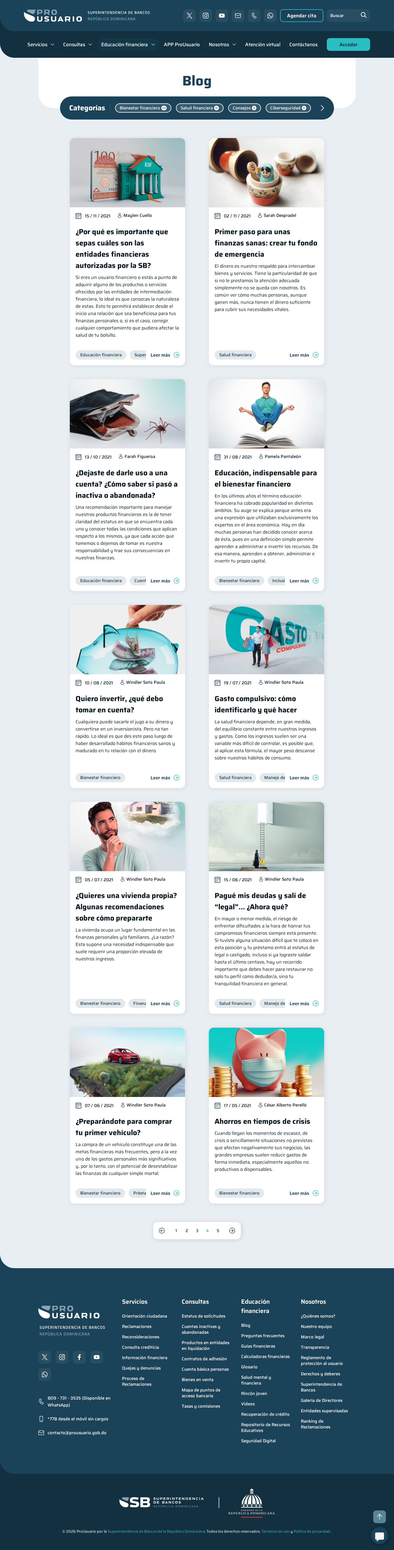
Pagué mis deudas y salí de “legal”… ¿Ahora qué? (260, 901)
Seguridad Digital (258, 1440)
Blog (245, 1325)
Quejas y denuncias (141, 1368)
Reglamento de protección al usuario (322, 1360)
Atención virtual (262, 44)
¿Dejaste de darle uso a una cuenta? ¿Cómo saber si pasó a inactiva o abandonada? (127, 484)
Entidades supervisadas (324, 1410)
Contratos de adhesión (204, 1358)
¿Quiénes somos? (318, 1316)
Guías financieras (258, 1346)
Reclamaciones (136, 1326)
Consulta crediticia (140, 1347)
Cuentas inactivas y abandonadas (202, 1329)
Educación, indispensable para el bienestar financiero (266, 478)
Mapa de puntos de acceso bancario (202, 1393)
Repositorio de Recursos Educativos (266, 1427)
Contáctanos (303, 44)
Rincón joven (254, 1393)
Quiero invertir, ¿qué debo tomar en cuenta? (119, 704)
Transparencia (315, 1347)
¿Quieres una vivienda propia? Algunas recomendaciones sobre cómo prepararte (126, 907)
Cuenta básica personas (205, 1369)
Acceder (347, 46)
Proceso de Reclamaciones (136, 1381)
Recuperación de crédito (265, 1414)
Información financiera (144, 1357)
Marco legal (312, 1336)
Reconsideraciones (140, 1336)
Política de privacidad (312, 1531)
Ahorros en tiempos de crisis (262, 1121)
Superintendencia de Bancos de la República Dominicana (156, 1531)
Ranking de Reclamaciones (315, 1424)
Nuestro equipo (316, 1326)
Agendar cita (301, 15)
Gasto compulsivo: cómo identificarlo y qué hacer (256, 704)
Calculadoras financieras (265, 1356)
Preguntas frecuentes (262, 1335)
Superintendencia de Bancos (322, 1387)
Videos (248, 1403)
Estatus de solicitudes (203, 1316)
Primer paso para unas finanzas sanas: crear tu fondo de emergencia (266, 243)
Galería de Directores (321, 1400)
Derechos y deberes (320, 1373)
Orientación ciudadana (144, 1316)
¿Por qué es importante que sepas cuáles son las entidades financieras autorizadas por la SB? (122, 248)
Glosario (249, 1366)
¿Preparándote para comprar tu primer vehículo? (124, 1127)
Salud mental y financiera (256, 1380)
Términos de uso (275, 1531)
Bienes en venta (197, 1379)
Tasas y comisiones (201, 1406)
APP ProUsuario (182, 44)
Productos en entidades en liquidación (206, 1345)
